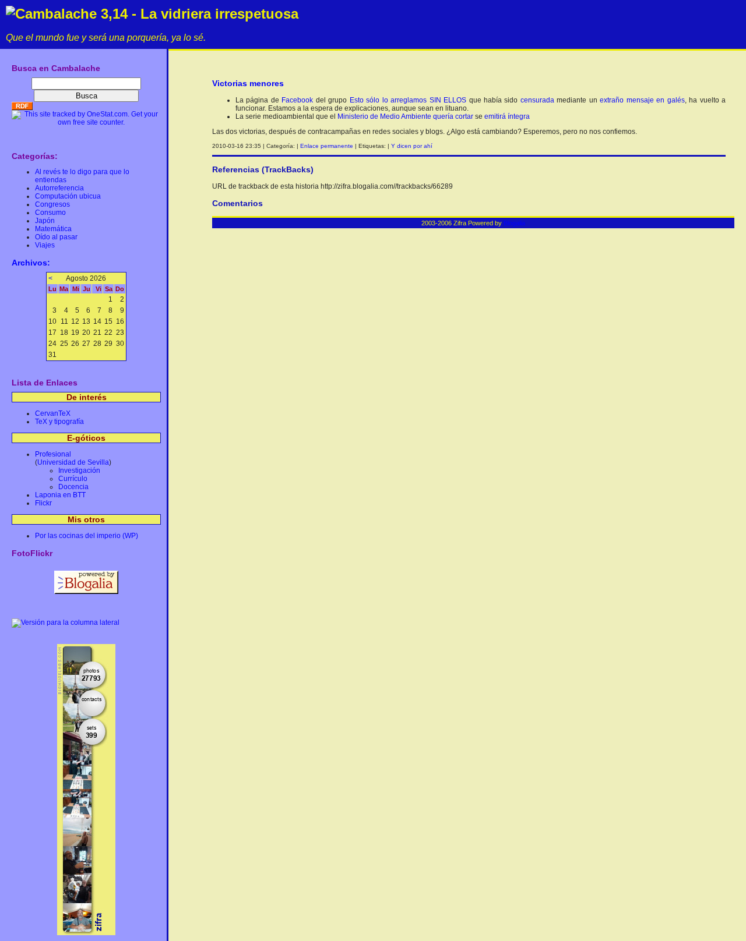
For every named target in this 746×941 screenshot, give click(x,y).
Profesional (53, 454)
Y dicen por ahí (411, 146)
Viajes (45, 245)
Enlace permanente (326, 146)
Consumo (50, 212)
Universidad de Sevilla (73, 462)
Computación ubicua (68, 196)
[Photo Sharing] (65, 622)
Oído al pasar (56, 237)
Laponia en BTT (60, 495)
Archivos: (31, 262)
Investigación (79, 470)
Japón (45, 221)
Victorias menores (248, 83)
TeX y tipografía (59, 422)
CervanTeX (53, 413)
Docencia (73, 487)
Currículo (72, 479)
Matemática (53, 229)
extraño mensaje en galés (642, 100)
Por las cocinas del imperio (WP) (86, 536)
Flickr (43, 503)
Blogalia (514, 223)
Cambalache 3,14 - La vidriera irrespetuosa (156, 14)
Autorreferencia (59, 188)
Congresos (52, 204)
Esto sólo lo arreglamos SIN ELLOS (408, 100)
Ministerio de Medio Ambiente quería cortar (405, 116)
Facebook (297, 100)
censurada (537, 100)
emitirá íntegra (507, 116)
